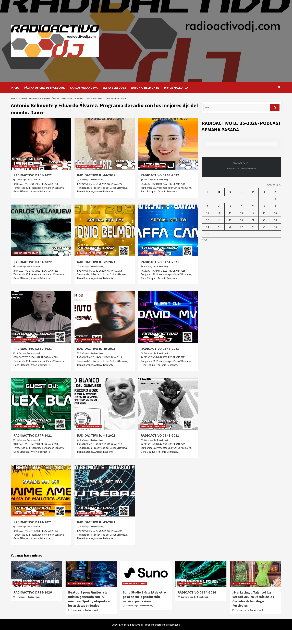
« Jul (204, 239)
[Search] (279, 87)
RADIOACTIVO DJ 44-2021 (32, 522)
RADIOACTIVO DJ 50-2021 (32, 348)
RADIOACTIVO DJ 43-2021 (96, 522)
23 (275, 220)
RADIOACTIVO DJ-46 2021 (96, 435)
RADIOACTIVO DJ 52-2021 (96, 262)
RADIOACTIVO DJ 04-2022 (96, 175)
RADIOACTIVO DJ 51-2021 (160, 262)
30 (275, 227)
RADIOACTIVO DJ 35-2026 (32, 592)
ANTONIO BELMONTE (145, 88)
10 (207, 213)
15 (264, 213)
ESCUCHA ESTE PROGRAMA (26, 166)
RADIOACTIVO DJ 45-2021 (160, 435)
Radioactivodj (34, 179)
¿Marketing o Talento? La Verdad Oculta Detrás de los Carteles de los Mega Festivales (253, 599)
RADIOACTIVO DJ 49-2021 (96, 348)
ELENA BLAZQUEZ (114, 88)
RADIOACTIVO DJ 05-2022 (32, 175)
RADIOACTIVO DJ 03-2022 (160, 175)
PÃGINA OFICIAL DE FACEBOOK (44, 88)
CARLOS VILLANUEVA (84, 88)
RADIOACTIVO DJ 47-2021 (32, 435)
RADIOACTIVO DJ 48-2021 (160, 348)
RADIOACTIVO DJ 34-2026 (197, 592)
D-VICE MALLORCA (176, 88)
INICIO (15, 88)
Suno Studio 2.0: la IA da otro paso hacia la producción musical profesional (144, 596)
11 (218, 213)
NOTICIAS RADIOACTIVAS (152, 253)
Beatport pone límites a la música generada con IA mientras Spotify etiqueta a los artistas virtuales (89, 599)
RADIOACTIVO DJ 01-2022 (32, 262)
